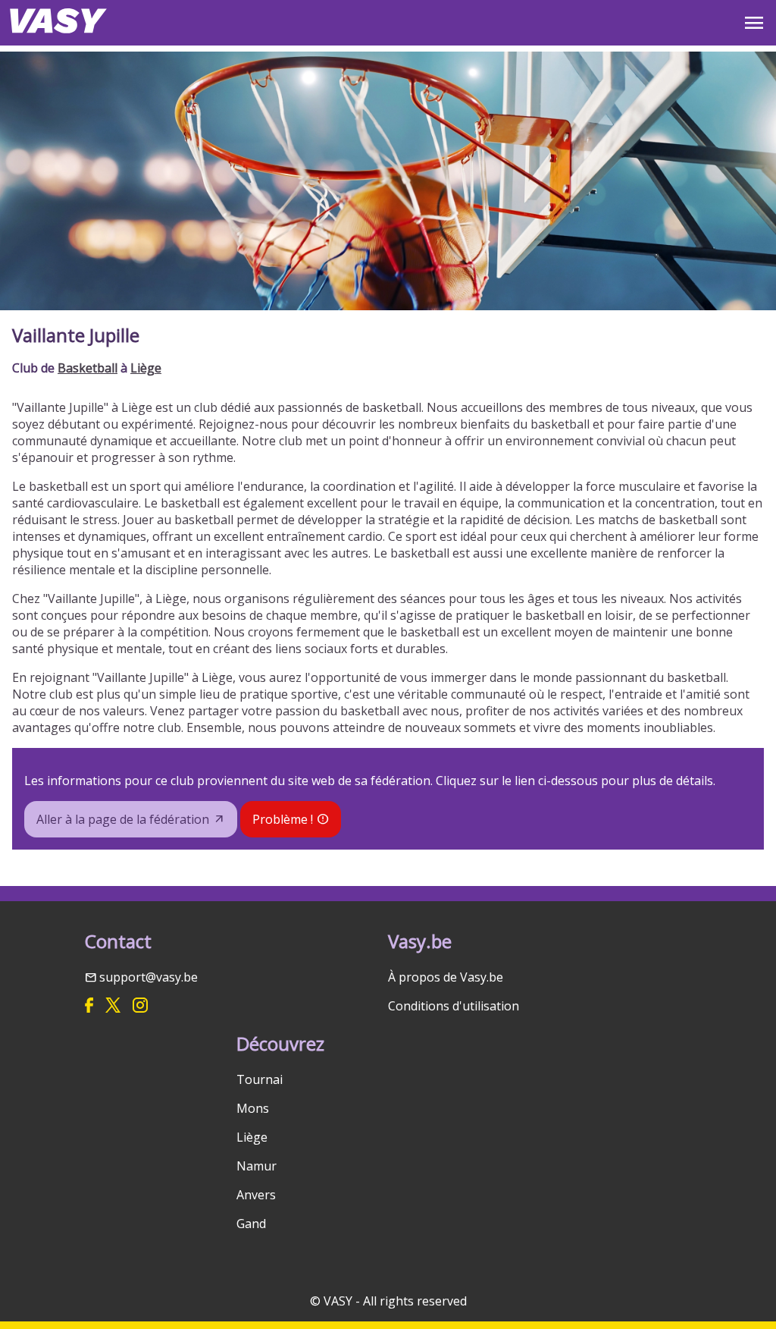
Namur (256, 1166)
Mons (252, 1108)
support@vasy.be (148, 977)
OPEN (754, 23)
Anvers (256, 1194)
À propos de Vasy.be (445, 977)
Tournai (259, 1079)
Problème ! (282, 819)
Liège (145, 368)
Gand (251, 1223)
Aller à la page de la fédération (122, 819)
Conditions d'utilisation (453, 1006)
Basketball (87, 368)
